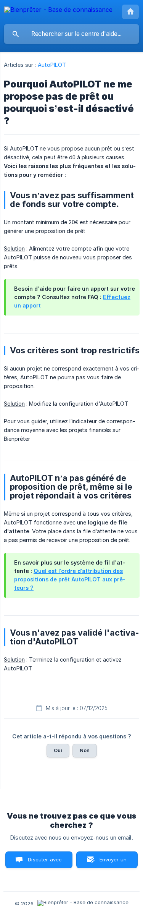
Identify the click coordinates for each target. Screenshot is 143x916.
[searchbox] (71, 34)
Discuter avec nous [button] (45, 862)
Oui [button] (58, 750)
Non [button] (85, 750)
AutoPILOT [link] (52, 64)
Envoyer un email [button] (113, 862)
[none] (58, 11)
